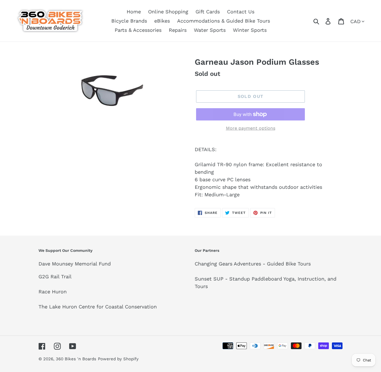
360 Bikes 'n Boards (76, 358)
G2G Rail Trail (55, 276)
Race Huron (52, 291)
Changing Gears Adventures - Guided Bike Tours (253, 264)
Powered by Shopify (118, 358)
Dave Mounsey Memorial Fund (74, 264)
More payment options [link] (250, 128)
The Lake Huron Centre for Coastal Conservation (97, 307)
